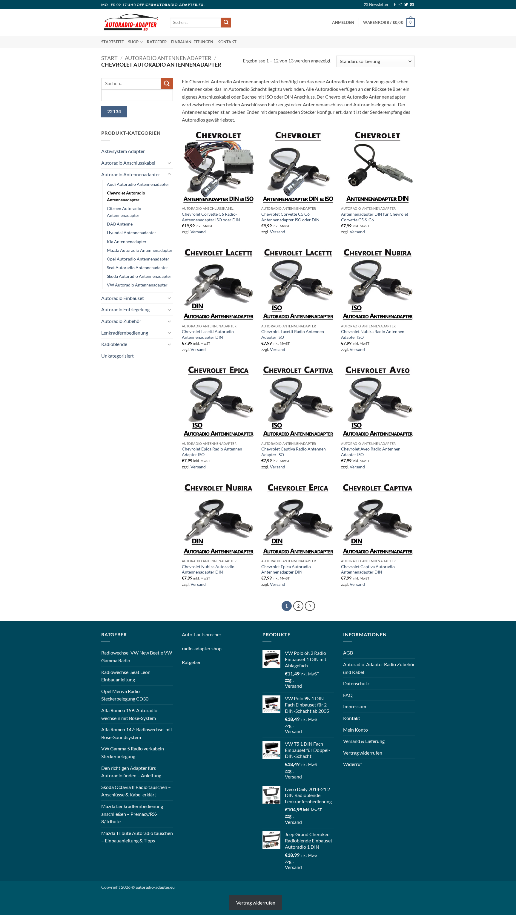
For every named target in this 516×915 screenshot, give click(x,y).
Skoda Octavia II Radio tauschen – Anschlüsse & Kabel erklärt (136, 791)
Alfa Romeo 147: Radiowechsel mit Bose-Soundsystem (136, 733)
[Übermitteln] (226, 23)
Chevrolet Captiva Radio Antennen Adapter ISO (293, 451)
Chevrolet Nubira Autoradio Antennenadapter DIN (208, 569)
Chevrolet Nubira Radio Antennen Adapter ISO (372, 334)
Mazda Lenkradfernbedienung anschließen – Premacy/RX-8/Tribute (132, 813)
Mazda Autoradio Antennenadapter (140, 250)
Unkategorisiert (117, 355)
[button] (376, 4)
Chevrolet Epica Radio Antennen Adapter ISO (212, 451)
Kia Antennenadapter (127, 241)
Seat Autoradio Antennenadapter (137, 267)
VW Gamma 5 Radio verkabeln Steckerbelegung (132, 752)
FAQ (348, 695)
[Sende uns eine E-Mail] (412, 5)
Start (109, 58)
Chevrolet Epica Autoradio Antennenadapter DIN (286, 569)
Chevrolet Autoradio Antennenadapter (126, 196)
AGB (348, 652)
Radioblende (114, 344)
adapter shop (208, 648)
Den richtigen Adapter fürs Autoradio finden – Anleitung (131, 771)
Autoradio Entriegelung (125, 309)
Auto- (188, 634)
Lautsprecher (207, 634)
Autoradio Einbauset (122, 298)
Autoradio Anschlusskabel (128, 162)
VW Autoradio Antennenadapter (137, 284)
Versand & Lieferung (364, 741)
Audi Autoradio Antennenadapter (138, 184)
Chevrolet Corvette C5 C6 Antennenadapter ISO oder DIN (290, 216)
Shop (133, 41)
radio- (188, 648)
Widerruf (352, 764)
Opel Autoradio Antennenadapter (138, 258)
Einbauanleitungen (192, 41)
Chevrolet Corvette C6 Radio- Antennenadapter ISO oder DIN (211, 216)
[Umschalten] (169, 162)
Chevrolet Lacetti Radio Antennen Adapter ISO (292, 334)
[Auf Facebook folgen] (395, 5)
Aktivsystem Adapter (123, 151)
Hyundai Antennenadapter (131, 232)
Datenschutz (356, 683)
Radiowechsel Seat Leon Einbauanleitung (125, 676)
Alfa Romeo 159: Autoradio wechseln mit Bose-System (129, 714)
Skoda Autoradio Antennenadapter (139, 276)
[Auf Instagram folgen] (400, 5)
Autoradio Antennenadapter (168, 58)
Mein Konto (355, 729)
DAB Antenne (120, 223)
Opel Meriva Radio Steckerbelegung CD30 (124, 695)
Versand (198, 231)
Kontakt (226, 41)
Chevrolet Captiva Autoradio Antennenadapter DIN (368, 569)
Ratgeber (157, 41)
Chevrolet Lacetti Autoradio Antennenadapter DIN (208, 334)
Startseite (112, 41)
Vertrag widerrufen (362, 752)
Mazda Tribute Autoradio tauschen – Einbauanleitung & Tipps (137, 837)
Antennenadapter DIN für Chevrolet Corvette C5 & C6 (374, 216)
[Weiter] (310, 606)
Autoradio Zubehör (121, 321)
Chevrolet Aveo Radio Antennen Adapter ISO (370, 451)
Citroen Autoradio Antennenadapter (124, 212)
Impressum (354, 706)
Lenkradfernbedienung (124, 332)
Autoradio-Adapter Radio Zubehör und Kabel (379, 668)
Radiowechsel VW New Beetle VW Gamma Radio (136, 656)
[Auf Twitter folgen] (406, 5)
